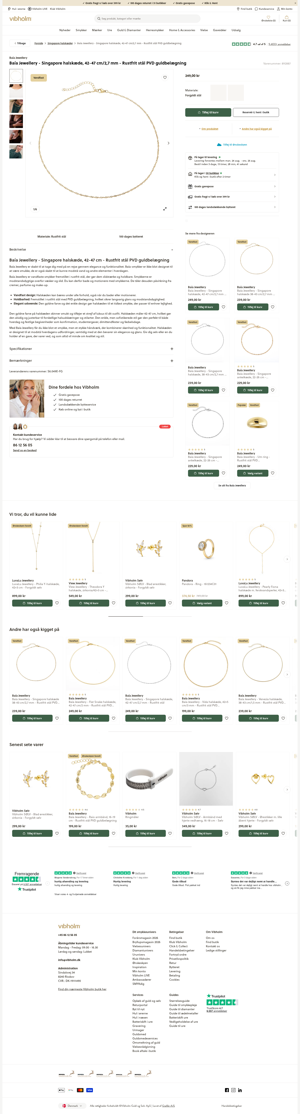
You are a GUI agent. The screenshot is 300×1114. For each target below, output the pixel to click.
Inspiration (139, 967)
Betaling (174, 975)
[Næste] (168, 143)
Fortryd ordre (177, 954)
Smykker (81, 30)
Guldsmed (139, 1034)
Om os (210, 938)
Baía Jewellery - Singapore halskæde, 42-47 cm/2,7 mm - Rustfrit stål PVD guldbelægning (129, 43)
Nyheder (64, 30)
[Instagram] (233, 1090)
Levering (174, 971)
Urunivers (138, 954)
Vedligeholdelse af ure (183, 1022)
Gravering (138, 1026)
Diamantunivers (142, 950)
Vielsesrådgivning (143, 1047)
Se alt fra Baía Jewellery (232, 485)
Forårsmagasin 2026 (145, 938)
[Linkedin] (240, 1090)
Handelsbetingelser (181, 950)
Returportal (139, 1005)
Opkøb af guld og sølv (146, 1001)
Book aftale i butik (144, 1051)
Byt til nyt (138, 1009)
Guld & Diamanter (129, 30)
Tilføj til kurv (210, 112)
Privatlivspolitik (179, 959)
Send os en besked (25, 450)
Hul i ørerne (18, 9)
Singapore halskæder (60, 43)
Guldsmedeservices (145, 1038)
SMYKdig (138, 984)
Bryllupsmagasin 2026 (146, 942)
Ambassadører (141, 979)
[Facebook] (227, 1090)
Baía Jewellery (18, 58)
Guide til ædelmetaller (183, 1013)
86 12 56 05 (22, 445)
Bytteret (174, 967)
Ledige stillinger (216, 950)
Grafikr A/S (168, 1106)
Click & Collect (178, 946)
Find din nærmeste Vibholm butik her (82, 989)
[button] (232, 175)
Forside (39, 43)
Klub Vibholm (57, 9)
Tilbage (21, 43)
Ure (109, 30)
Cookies (174, 979)
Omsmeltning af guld (146, 1042)
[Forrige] (30, 143)
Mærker (97, 30)
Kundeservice (266, 9)
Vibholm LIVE (39, 9)
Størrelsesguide (179, 1001)
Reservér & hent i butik (256, 112)
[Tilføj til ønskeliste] (164, 77)
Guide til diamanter (182, 1009)
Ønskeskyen (140, 963)
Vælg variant (255, 473)
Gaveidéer (219, 30)
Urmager (138, 1030)
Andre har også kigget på (257, 128)
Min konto (286, 9)
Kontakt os (213, 946)
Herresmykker (155, 30)
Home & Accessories (182, 30)
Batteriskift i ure (142, 1022)
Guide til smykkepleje (183, 1005)
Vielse (204, 30)
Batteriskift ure (178, 1017)
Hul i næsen (140, 1017)
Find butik (246, 9)
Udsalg (236, 30)
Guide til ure (177, 1026)
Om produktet (210, 128)
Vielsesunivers (141, 946)
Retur (172, 963)
